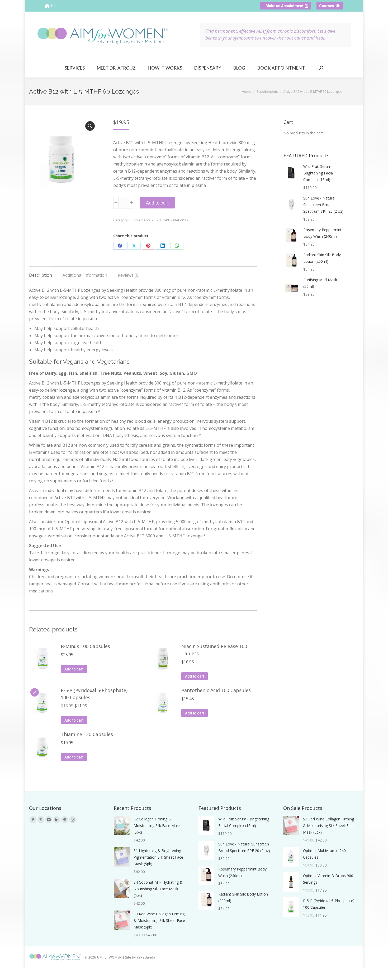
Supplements (140, 220)
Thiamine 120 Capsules (87, 734)
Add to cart (157, 203)
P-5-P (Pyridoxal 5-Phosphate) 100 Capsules (94, 694)
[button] (90, 126)
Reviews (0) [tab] (129, 275)
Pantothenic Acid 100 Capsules (216, 690)
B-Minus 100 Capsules (85, 646)
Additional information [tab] (85, 275)
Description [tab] (40, 275)
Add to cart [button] (73, 669)
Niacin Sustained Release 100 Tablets (214, 649)
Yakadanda (146, 957)
